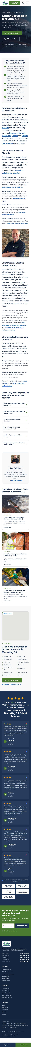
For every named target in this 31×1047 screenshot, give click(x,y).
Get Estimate (22, 926)
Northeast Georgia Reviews (23, 891)
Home (3, 12)
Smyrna (25, 136)
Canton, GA (7, 662)
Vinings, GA (7, 675)
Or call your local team (11, 931)
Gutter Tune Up (6, 978)
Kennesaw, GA (8, 659)
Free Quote (24, 1045)
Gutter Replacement (7, 971)
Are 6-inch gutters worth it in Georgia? (15, 436)
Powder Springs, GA (8, 668)
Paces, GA (21, 675)
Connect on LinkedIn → (15, 480)
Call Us (8, 1045)
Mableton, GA (7, 665)
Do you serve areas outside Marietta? (15, 420)
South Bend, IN (6, 993)
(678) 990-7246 (12, 39)
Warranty (4, 1034)
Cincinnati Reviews (8, 886)
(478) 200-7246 (24, 957)
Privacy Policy (17, 1034)
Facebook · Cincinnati (7, 1023)
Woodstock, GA (22, 659)
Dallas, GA (21, 665)
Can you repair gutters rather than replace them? (15, 443)
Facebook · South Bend (7, 1025)
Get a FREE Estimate (15, 3)
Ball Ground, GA (22, 672)
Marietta (5, 128)
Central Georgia (6, 990)
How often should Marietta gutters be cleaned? (15, 428)
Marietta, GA (7, 656)
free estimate (7, 144)
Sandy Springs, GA (23, 662)
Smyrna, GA (21, 656)
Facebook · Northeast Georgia (21, 1025)
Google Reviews (13, 1027)
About (3, 1005)
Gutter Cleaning (6, 980)
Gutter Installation (6, 969)
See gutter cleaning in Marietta (17, 223)
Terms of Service (6, 1035)
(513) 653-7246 (24, 959)
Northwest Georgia (7, 997)
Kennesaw (13, 133)
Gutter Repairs (5, 976)
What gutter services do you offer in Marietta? (15, 404)
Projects (4, 1012)
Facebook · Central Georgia (20, 1023)
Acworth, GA (21, 668)
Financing (10, 1034)
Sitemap (13, 1035)
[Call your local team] (23, 3)
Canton (15, 136)
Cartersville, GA (8, 672)
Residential (5, 1007)
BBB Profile (4, 1027)
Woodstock (6, 136)
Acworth (22, 133)
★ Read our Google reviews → (11, 684)
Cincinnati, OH (5, 988)
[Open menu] (27, 3)
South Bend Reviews (8, 891)
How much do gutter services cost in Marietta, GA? (15, 412)
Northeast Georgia (7, 995)
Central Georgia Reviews (22, 886)
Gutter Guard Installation (8, 974)
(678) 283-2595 (24, 953)
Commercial (5, 1009)
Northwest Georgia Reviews (8, 897)
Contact (4, 1014)
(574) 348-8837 (24, 961)
